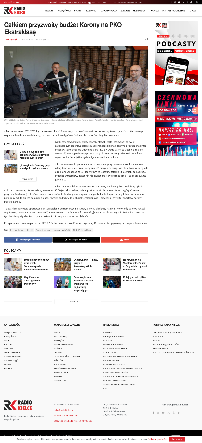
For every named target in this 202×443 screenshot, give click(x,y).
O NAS (193, 10)
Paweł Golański (43, 230)
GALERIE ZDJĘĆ (11, 360)
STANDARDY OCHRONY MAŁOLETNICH (120, 376)
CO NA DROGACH (109, 10)
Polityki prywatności (157, 439)
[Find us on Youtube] (179, 2)
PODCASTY (158, 340)
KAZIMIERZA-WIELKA (63, 344)
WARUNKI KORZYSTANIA (114, 380)
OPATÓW (58, 352)
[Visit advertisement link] (176, 53)
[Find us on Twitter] (183, 2)
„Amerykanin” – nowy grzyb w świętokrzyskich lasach (35, 167)
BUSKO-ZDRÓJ (60, 336)
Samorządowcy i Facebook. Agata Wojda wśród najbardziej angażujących (83, 283)
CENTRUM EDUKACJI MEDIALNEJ (167, 332)
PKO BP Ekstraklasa (82, 230)
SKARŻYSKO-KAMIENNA (65, 368)
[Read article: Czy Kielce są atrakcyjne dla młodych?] (13, 282)
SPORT (77, 10)
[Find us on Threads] (187, 2)
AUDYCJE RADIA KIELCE (114, 336)
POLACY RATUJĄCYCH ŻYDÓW (166, 344)
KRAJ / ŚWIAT (64, 10)
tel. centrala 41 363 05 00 (65, 415)
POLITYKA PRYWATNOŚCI (115, 364)
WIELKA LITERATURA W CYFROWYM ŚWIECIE (173, 352)
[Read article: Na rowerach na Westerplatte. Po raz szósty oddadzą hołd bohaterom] (112, 264)
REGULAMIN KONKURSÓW (115, 372)
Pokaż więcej (28, 179)
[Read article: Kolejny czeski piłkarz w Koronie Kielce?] (112, 282)
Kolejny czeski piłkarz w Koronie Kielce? (135, 278)
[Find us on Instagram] (175, 2)
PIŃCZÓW (58, 360)
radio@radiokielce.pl (63, 410)
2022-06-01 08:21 (28, 39)
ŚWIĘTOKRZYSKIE (12, 332)
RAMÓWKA (108, 332)
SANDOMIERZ (60, 364)
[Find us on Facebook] (171, 2)
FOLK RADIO (158, 336)
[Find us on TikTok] (191, 2)
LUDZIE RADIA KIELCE (113, 344)
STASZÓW (58, 376)
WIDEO (7, 364)
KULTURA (91, 10)
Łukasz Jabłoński (62, 230)
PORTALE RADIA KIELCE (173, 10)
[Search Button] (197, 2)
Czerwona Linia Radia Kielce (67, 421)
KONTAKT (107, 340)
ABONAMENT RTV (111, 360)
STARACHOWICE (61, 372)
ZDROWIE (125, 10)
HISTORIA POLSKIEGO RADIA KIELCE (120, 356)
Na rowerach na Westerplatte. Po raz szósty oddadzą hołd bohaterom (135, 264)
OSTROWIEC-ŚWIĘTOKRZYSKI (67, 356)
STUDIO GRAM (109, 352)
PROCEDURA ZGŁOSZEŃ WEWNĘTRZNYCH (122, 368)
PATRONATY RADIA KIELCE (115, 348)
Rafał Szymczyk (11, 39)
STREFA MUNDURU (12, 356)
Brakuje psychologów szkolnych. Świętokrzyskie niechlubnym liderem (34, 154)
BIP (105, 388)
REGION (49, 10)
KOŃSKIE (58, 348)
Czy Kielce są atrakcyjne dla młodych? (32, 280)
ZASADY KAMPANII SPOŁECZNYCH (119, 384)
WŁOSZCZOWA (60, 380)
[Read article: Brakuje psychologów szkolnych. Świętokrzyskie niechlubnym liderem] (10, 155)
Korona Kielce (16, 230)
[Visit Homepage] (15, 11)
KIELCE (30, 230)
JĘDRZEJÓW (59, 340)
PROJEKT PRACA (160, 348)
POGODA (154, 10)
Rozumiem (177, 439)
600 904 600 (86, 421)
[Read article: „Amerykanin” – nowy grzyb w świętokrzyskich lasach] (10, 168)
